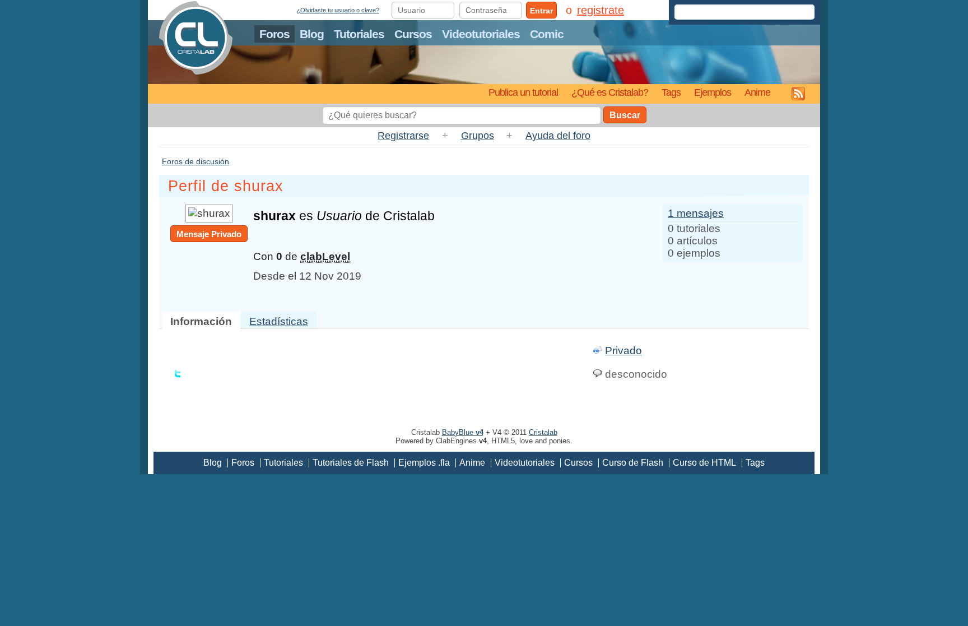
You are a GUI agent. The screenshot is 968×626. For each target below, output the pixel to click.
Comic (547, 33)
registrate (600, 10)
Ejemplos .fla (424, 462)
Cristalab (543, 432)
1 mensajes (696, 213)
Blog (312, 33)
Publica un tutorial (523, 92)
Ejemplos (712, 92)
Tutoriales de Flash (351, 462)
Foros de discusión (195, 161)
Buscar (624, 115)
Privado (623, 350)
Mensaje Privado (208, 234)
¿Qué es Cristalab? (609, 92)
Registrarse (403, 135)
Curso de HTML (704, 462)
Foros (274, 33)
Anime (757, 92)
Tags (671, 92)
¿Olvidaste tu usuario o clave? (337, 10)
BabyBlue (462, 432)
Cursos (413, 33)
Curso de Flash (632, 462)
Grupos (477, 135)
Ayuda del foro (557, 135)
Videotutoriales (481, 33)
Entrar (541, 10)
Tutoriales (359, 33)
